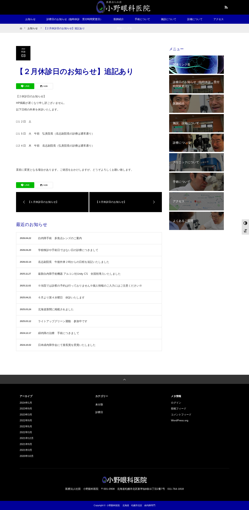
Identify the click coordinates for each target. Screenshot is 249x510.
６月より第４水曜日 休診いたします (61, 297)
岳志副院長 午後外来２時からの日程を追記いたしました (73, 261)
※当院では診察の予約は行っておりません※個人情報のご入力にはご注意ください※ (90, 285)
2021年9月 (26, 444)
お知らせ (30, 19)
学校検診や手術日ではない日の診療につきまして (68, 250)
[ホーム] (21, 25)
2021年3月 (26, 449)
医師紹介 (119, 19)
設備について (195, 19)
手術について (142, 19)
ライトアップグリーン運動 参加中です (62, 321)
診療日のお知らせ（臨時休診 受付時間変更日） (74, 19)
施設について (168, 19)
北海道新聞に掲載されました (56, 309)
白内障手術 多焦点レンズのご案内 (60, 238)
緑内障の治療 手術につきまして (58, 333)
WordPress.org (179, 420)
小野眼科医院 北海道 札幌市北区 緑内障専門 (131, 505)
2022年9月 (26, 420)
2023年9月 (26, 408)
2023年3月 (26, 414)
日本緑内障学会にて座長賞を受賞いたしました (67, 344)
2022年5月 (26, 426)
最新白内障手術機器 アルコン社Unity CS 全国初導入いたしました (79, 273)
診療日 (99, 412)
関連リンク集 (124, 28)
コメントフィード (181, 414)
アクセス (218, 19)
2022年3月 (26, 432)
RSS (225, 6)
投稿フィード (178, 408)
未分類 (99, 404)
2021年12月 (27, 438)
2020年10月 (27, 456)
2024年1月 (26, 402)
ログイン (176, 402)
